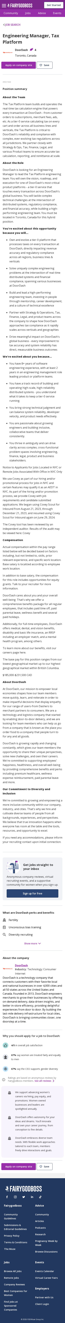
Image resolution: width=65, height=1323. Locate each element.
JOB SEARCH (12, 24)
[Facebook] (7, 1197)
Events (57, 13)
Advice (42, 13)
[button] (45, 65)
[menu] (4, 3)
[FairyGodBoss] (23, 1189)
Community (11, 13)
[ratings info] (4, 1079)
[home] (19, 6)
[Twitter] (23, 1197)
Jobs (28, 13)
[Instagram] (15, 1197)
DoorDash (21, 965)
